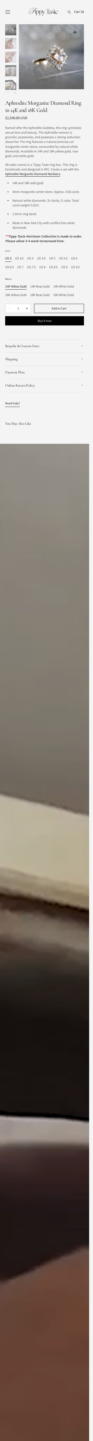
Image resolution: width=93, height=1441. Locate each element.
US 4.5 (41, 258)
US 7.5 (31, 267)
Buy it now (45, 321)
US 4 (30, 258)
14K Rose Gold (40, 286)
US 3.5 (19, 258)
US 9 (64, 267)
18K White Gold (63, 295)
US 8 (42, 267)
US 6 (74, 258)
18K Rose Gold (40, 295)
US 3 (8, 258)
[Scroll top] (81, 1433)
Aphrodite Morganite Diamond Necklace (32, 174)
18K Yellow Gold (16, 295)
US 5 (52, 258)
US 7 (20, 267)
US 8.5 (53, 267)
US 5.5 (63, 258)
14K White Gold (63, 286)
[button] (7, 12)
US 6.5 (9, 267)
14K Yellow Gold (16, 286)
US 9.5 (75, 267)
